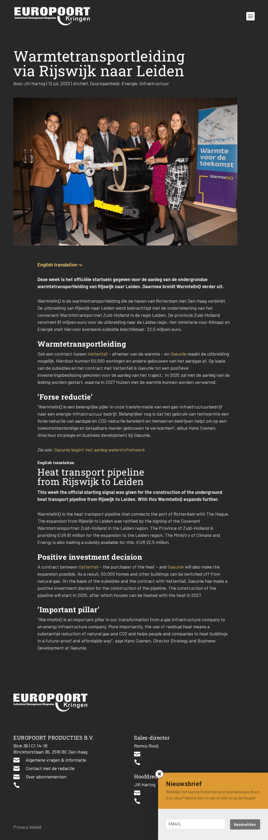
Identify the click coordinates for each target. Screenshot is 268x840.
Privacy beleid (27, 827)
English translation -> (59, 265)
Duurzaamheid (104, 83)
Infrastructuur (154, 83)
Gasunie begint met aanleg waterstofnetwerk (99, 449)
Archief (80, 83)
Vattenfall (98, 354)
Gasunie (178, 354)
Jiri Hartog (34, 83)
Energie (129, 83)
